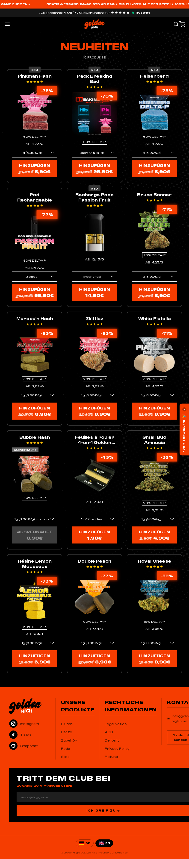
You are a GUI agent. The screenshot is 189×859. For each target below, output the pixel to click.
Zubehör (69, 740)
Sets (65, 756)
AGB (109, 732)
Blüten (67, 724)
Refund (111, 756)
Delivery (112, 740)
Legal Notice (116, 724)
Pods (65, 748)
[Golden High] (30, 706)
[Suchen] (176, 24)
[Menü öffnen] (7, 24)
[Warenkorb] (182, 24)
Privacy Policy (117, 748)
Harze (66, 732)
